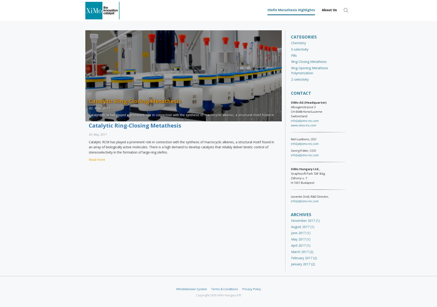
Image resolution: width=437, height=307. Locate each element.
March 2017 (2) (302, 252)
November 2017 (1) (305, 220)
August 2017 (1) (302, 227)
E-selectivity (299, 49)
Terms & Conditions (224, 289)
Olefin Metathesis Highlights (291, 10)
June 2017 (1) (300, 233)
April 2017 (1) (300, 245)
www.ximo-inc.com (303, 125)
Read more (97, 159)
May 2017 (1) (300, 239)
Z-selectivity (300, 79)
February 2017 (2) (304, 258)
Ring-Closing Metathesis (309, 61)
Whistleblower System (191, 289)
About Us (329, 10)
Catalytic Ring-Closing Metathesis (135, 125)
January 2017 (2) (303, 264)
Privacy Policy (251, 289)
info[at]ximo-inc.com (305, 121)
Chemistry (298, 43)
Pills (294, 55)
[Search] (346, 10)
